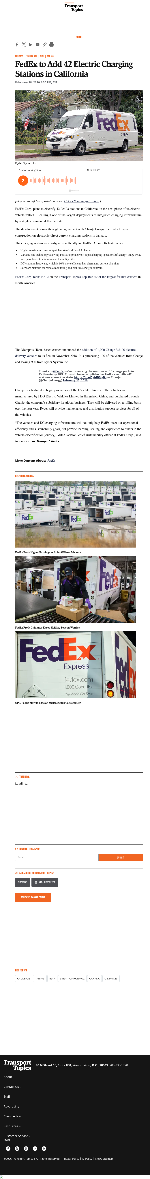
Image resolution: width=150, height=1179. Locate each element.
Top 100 (50, 56)
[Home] (75, 7)
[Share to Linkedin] (30, 45)
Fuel (42, 56)
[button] (44, 45)
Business (19, 56)
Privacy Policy (71, 1158)
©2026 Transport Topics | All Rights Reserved (32, 1158)
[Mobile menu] (4, 5)
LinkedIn (35, 1148)
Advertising (11, 1106)
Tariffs (40, 978)
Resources (11, 1126)
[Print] (51, 45)
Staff (7, 1097)
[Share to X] (24, 45)
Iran (52, 978)
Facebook (8, 1148)
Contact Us (12, 1087)
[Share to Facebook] (17, 45)
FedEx (51, 460)
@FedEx (58, 371)
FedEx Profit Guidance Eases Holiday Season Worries (47, 627)
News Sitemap (104, 1158)
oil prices (111, 978)
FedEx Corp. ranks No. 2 (32, 276)
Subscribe (22, 882)
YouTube (26, 1148)
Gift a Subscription (47, 882)
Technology (32, 56)
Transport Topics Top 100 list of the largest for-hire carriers (98, 276)
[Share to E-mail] (37, 45)
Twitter (17, 1148)
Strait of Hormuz (72, 978)
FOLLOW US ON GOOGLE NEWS (33, 897)
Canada (94, 978)
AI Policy (87, 1158)
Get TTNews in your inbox (81, 200)
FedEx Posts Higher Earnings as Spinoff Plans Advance (48, 552)
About (8, 1077)
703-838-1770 (119, 1065)
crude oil (23, 978)
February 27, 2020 (75, 380)
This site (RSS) (44, 1148)
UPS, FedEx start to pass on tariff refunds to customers (48, 703)
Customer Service (16, 1136)
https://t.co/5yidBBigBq (90, 377)
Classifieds (11, 1116)
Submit (120, 857)
